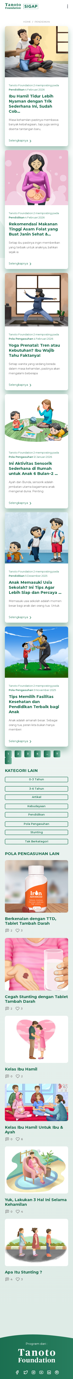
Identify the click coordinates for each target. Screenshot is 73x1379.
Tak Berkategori (36, 841)
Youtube (39, 1372)
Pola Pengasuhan (21, 338)
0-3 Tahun (36, 779)
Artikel (36, 797)
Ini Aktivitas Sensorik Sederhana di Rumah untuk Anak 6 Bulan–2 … (33, 468)
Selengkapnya (18, 142)
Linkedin (47, 1372)
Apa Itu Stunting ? (23, 1272)
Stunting (36, 832)
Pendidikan (17, 89)
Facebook (17, 1372)
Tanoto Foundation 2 (22, 85)
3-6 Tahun (36, 788)
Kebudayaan (36, 806)
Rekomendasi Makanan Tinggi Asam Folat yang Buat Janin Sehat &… (33, 229)
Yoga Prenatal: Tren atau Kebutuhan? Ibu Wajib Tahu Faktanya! (34, 350)
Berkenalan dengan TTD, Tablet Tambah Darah (30, 921)
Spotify (54, 1372)
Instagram (31, 1372)
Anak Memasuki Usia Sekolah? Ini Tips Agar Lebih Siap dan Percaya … (35, 587)
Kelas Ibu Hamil (21, 1069)
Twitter (23, 1372)
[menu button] (66, 7)
